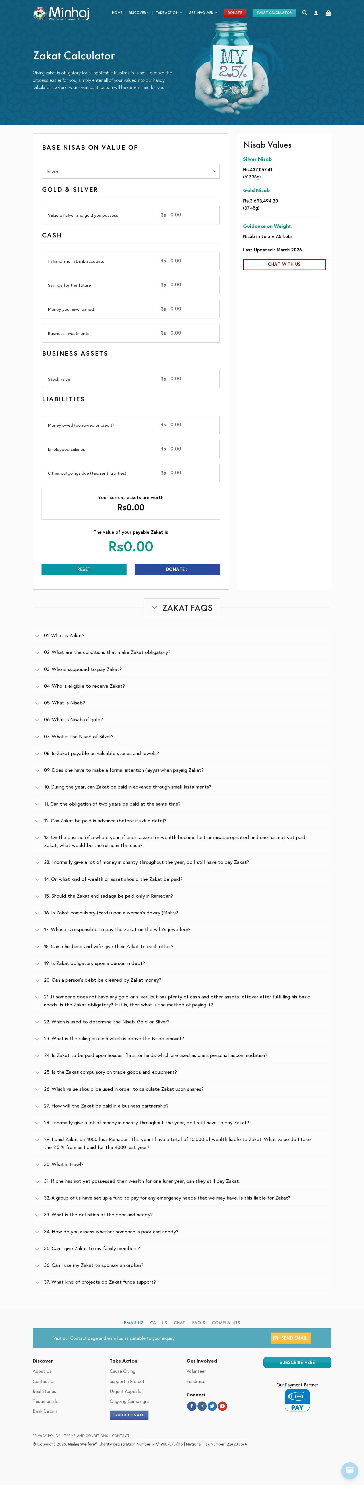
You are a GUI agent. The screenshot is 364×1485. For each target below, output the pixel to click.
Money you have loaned (71, 309)
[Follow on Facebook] (192, 1406)
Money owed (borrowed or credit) (81, 425)
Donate (176, 569)
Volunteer (196, 1371)
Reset (83, 569)
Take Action (167, 12)
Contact (78, 1338)
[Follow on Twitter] (212, 1406)
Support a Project (127, 1381)
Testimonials (45, 1401)
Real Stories (44, 1391)
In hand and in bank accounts (76, 261)
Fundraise (196, 1381)
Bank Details (45, 1411)
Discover (137, 12)
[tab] (134, 1322)
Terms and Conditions (86, 1435)
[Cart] (328, 13)
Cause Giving (122, 1371)
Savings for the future (69, 285)
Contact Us (44, 1381)
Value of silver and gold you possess (83, 215)
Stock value (59, 379)
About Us (42, 1371)
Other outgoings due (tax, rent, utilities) (87, 473)
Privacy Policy (46, 1435)
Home (117, 12)
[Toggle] (37, 636)
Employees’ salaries (66, 449)
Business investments (68, 333)
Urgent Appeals (125, 1391)
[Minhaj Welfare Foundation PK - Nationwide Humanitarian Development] (61, 13)
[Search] (304, 12)
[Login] (316, 13)
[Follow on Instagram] (202, 1406)
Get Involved (201, 12)
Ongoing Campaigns (129, 1401)
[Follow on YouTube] (222, 1406)
